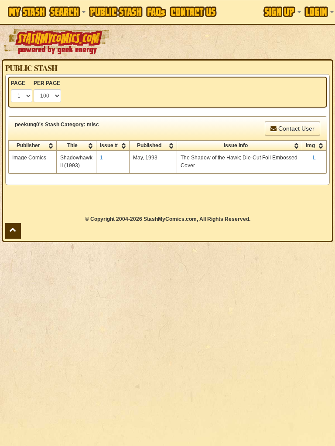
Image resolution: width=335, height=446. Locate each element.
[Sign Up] (282, 12)
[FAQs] (156, 12)
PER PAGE (47, 83)
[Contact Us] (193, 12)
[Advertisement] (223, 41)
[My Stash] (27, 12)
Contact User (295, 128)
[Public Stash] (115, 12)
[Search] (67, 12)
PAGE (18, 83)
